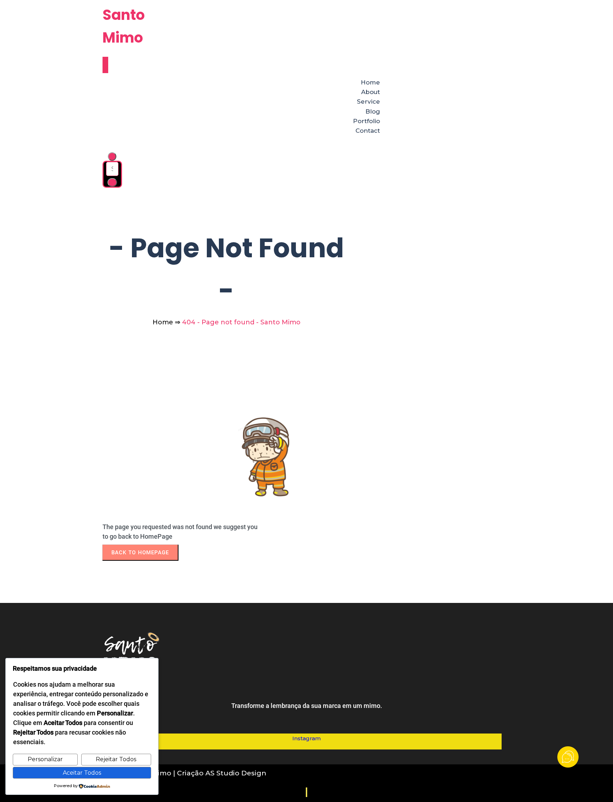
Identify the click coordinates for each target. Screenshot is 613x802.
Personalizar (45, 759)
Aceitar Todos (82, 772)
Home (163, 322)
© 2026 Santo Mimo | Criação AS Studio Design (184, 773)
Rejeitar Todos (116, 759)
